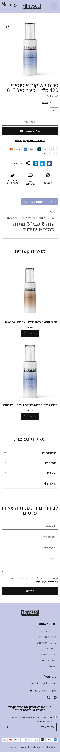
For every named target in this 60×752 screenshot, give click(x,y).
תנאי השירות (49, 648)
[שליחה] (8, 727)
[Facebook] (55, 697)
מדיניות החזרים (48, 636)
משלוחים (49, 453)
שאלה (51, 473)
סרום (45, 102)
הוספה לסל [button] (30, 333)
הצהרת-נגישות (48, 654)
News (53, 666)
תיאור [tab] (52, 201)
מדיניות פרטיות (47, 631)
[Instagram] (48, 697)
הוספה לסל (30, 121)
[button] (54, 6)
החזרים (50, 463)
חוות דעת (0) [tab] (33, 201)
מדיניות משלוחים (46, 642)
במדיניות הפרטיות (47, 582)
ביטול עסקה (49, 660)
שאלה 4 (50, 483)
